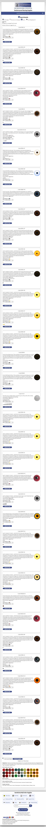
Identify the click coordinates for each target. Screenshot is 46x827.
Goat (13, 785)
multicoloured (30, 779)
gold (12, 779)
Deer (5, 785)
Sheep (31, 785)
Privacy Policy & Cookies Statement (9, 821)
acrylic (3, 782)
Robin (24, 785)
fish (17, 782)
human (19, 782)
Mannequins (17, 785)
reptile (27, 782)
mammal (23, 782)
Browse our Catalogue (15, 19)
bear (10, 782)
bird (12, 782)
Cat (3, 785)
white (26, 779)
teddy (30, 782)
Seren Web (10, 823)
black (3, 779)
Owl (22, 785)
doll (15, 782)
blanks (7, 782)
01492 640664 (24, 809)
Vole (34, 785)
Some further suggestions (8, 33)
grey (17, 779)
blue (6, 779)
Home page (6, 19)
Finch (11, 785)
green (15, 779)
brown (9, 779)
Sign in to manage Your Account (10, 23)
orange (20, 779)
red (23, 779)
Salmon (27, 785)
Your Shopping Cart (32, 19)
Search (24, 19)
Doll (8, 785)
